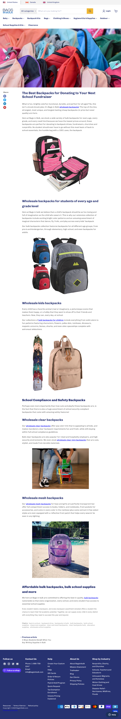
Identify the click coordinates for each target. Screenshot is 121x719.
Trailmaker (74, 670)
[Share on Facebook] (4, 96)
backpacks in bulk (62, 623)
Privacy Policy (76, 681)
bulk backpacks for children (51, 320)
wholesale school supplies (40, 627)
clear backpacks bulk (77, 625)
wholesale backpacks (69, 107)
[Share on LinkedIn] (4, 103)
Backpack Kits (33, 18)
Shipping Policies (77, 684)
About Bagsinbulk (77, 664)
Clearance (33, 25)
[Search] (90, 11)
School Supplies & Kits (13, 25)
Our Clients (74, 677)
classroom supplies (38, 625)
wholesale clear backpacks (38, 426)
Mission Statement (78, 667)
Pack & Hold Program (56, 683)
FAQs (50, 670)
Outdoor (104, 18)
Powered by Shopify (10, 710)
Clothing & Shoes (61, 18)
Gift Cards (52, 673)
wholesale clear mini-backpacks (71, 440)
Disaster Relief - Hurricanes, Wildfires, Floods (101, 691)
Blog (72, 674)
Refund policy (33, 706)
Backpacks (17, 18)
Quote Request (54, 686)
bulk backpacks (91, 598)
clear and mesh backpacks (57, 625)
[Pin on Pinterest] (4, 107)
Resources (7, 706)
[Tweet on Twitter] (4, 99)
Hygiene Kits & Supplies (85, 18)
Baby (5, 18)
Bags (46, 18)
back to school (34, 623)
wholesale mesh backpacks (38, 504)
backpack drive (47, 623)
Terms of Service (19, 706)
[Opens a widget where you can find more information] (112, 715)
